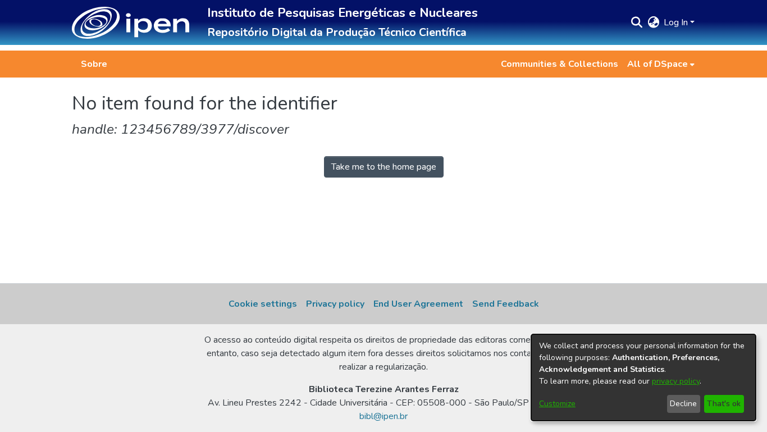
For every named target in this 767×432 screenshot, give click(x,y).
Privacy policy (335, 304)
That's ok (724, 403)
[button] (130, 23)
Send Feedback (505, 304)
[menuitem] (661, 64)
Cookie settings (263, 304)
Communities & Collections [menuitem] (559, 64)
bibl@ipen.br (383, 416)
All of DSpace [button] (657, 64)
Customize (557, 403)
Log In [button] (677, 22)
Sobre (94, 64)
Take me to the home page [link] (383, 167)
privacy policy (676, 381)
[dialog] (643, 377)
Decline (683, 403)
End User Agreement (418, 304)
